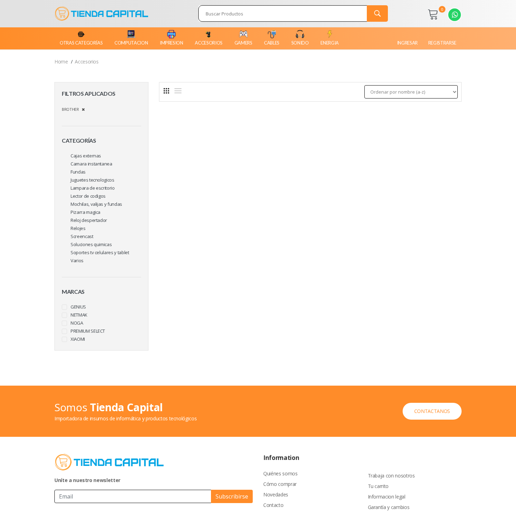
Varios (77, 260)
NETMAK (79, 315)
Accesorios (87, 61)
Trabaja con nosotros (391, 475)
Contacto (273, 505)
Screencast (82, 236)
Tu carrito (378, 486)
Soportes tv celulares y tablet (100, 252)
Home (61, 61)
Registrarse (442, 43)
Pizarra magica (85, 212)
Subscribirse (232, 496)
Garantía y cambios (389, 507)
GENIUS (78, 307)
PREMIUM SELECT (88, 331)
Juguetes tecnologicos (92, 180)
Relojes (78, 228)
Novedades (275, 494)
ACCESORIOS (209, 43)
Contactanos (432, 411)
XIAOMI (78, 339)
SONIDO (300, 43)
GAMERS (243, 43)
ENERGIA (329, 43)
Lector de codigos (88, 196)
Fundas (78, 172)
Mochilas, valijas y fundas (96, 204)
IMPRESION (171, 43)
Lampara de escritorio (93, 188)
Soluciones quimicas (91, 244)
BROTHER (72, 109)
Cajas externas (86, 155)
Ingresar (407, 43)
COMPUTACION (131, 43)
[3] (166, 90)
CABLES (271, 43)
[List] (177, 90)
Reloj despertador (89, 220)
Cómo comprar (280, 484)
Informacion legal (386, 496)
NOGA (77, 323)
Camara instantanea (91, 164)
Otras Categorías (81, 43)
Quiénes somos (280, 473)
